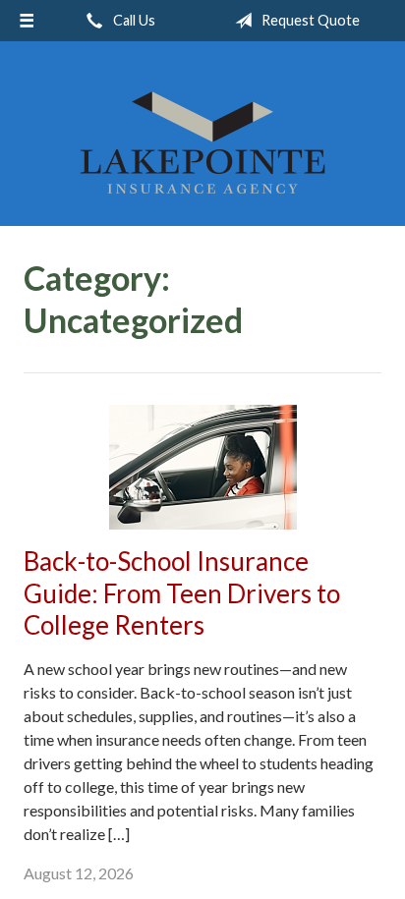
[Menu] (26, 20)
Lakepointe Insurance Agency (202, 142)
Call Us (132, 20)
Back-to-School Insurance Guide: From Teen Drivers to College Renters (182, 593)
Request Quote (309, 20)
